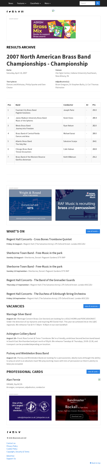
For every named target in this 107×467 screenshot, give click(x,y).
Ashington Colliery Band (21, 333)
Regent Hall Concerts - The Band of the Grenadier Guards (41, 280)
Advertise (10, 456)
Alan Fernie (13, 379)
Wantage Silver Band (19, 314)
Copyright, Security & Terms (18, 451)
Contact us (11, 443)
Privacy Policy (12, 446)
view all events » (93, 231)
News (10, 3)
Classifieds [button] (34, 3)
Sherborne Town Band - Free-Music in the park (34, 253)
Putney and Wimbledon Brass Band (28, 353)
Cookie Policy (12, 449)
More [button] (47, 3)
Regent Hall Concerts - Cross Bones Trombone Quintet (39, 239)
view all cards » (93, 372)
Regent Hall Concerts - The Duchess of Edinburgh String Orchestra (46, 294)
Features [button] (21, 3)
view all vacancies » (92, 306)
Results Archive (21, 47)
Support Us (11, 458)
